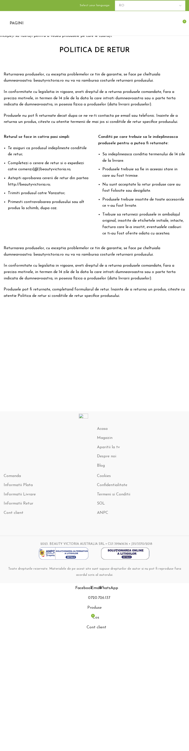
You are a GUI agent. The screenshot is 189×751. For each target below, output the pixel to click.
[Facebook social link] (7, 5)
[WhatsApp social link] (18, 5)
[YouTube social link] (13, 5)
